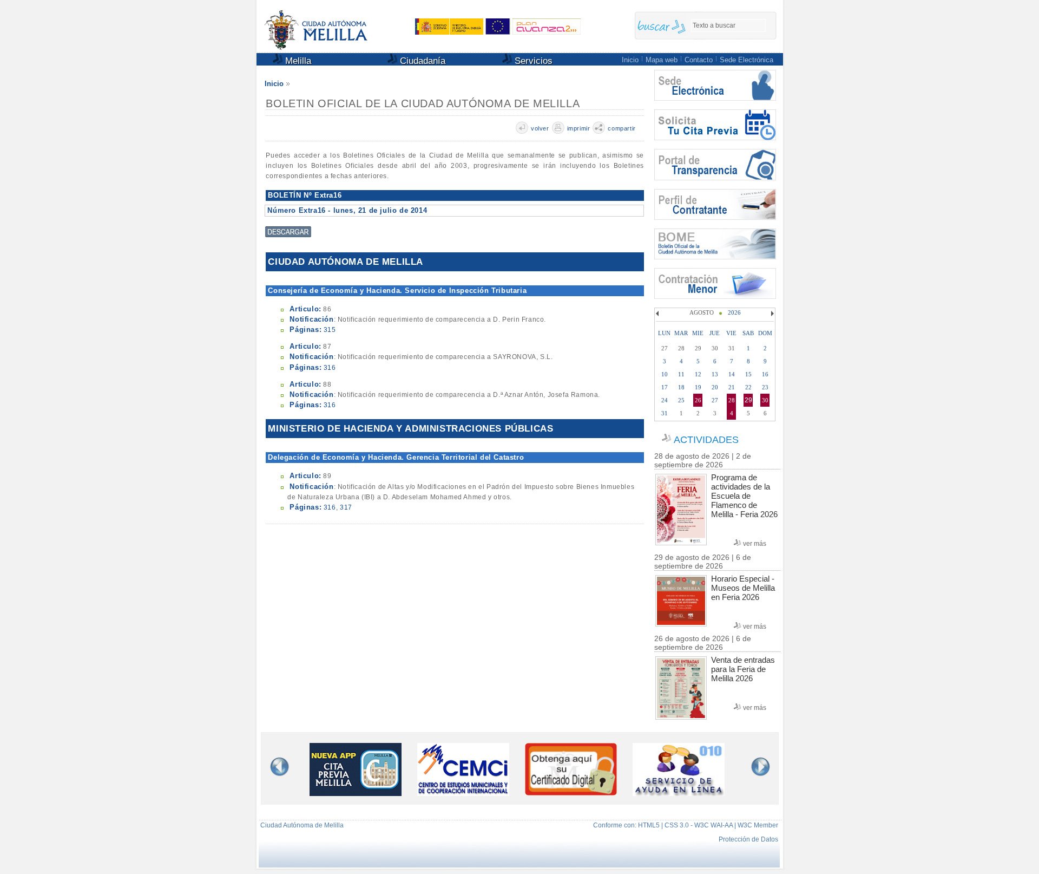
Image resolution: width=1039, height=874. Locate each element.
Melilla (296, 61)
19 (698, 387)
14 (731, 374)
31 (664, 413)
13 (715, 374)
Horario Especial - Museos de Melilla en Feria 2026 (743, 588)
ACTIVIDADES (706, 439)
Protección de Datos (748, 839)
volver (540, 128)
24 (664, 400)
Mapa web (662, 60)
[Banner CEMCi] (463, 793)
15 (748, 374)
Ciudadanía (421, 61)
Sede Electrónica (746, 60)
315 (330, 330)
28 (731, 400)
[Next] (771, 313)
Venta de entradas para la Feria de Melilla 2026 (743, 669)
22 (748, 387)
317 (346, 507)
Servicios (532, 61)
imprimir (578, 128)
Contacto (699, 60)
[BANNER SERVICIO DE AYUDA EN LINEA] (679, 793)
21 (731, 387)
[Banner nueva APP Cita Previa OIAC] (356, 793)
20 (715, 387)
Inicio (630, 60)
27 (715, 400)
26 (698, 400)
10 (664, 374)
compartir (621, 128)
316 (330, 367)
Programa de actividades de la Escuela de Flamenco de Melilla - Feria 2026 (744, 496)
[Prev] (658, 313)
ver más (754, 543)
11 (681, 374)
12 (698, 374)
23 (765, 387)
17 (664, 387)
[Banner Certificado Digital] (571, 792)
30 (765, 400)
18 (681, 387)
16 (765, 374)
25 (681, 400)
